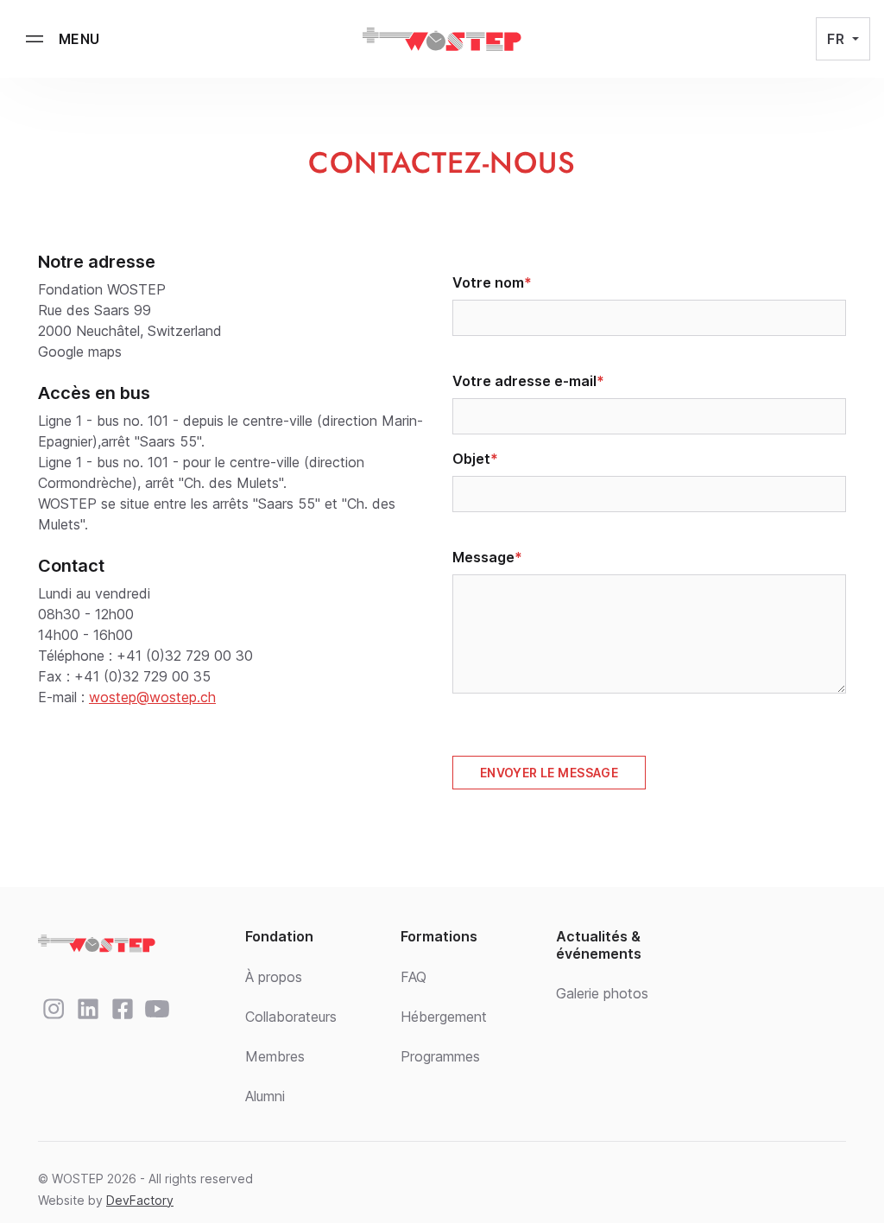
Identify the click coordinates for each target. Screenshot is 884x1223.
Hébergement (444, 1016)
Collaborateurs (291, 1016)
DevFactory (140, 1200)
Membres (275, 1056)
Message (483, 557)
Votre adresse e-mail (524, 381)
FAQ (413, 976)
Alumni (265, 1096)
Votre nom (488, 282)
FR (837, 39)
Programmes (440, 1056)
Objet (471, 458)
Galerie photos (602, 993)
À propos (273, 976)
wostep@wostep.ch (152, 697)
